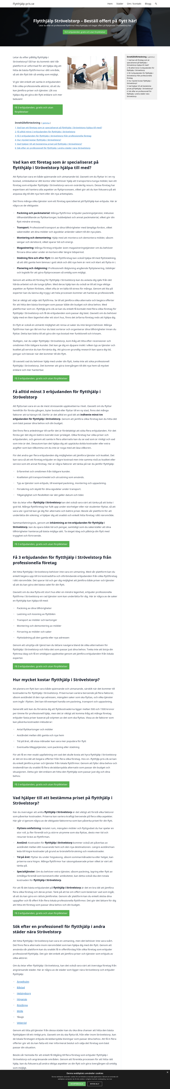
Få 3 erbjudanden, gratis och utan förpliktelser (85, 32)
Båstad (21, 987)
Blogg (148, 3)
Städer (119, 3)
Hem (110, 3)
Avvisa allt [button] (94, 1084)
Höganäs (22, 999)
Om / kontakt (134, 3)
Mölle (20, 1011)
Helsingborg (24, 993)
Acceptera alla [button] (77, 1084)
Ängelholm (23, 981)
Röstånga (22, 1005)
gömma (45, 123)
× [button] (167, 1072)
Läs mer (109, 1079)
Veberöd (22, 1022)
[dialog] (85, 1079)
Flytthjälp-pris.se (23, 4)
